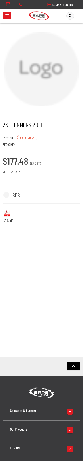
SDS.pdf (8, 220)
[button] (11, 194)
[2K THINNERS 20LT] (41, 69)
